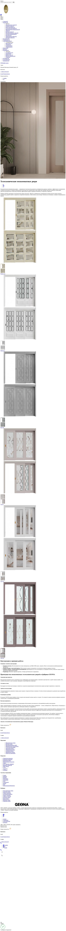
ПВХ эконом (6, 766)
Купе (4, 781)
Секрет (4, 775)
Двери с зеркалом (7, 793)
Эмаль (4, 763)
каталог (4, 819)
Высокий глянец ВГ (7, 765)
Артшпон (5, 770)
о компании (5, 820)
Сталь (4, 767)
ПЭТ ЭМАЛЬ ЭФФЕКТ (8, 764)
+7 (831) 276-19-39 (5, 71)
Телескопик (5, 779)
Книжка (5, 777)
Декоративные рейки (10, 749)
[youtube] (3, 814)
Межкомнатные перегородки (12, 746)
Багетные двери (6, 797)
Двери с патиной (7, 795)
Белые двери (6, 798)
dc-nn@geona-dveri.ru (5, 73)
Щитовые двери (6, 799)
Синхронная (6, 782)
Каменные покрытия (7, 759)
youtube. (5, 78)
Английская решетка (7, 794)
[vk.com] (3, 815)
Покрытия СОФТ (7, 760)
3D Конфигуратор (4, 63)
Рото (4, 784)
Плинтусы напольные (10, 753)
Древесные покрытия (8, 758)
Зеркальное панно (10, 748)
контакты (5, 822)
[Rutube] (3, 816)
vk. (3, 79)
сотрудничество (6, 821)
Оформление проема (10, 752)
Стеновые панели (9, 751)
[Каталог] (1, 14)
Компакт (5, 776)
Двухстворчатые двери (8, 790)
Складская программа (10, 747)
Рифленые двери (6, 801)
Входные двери (9, 744)
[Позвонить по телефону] (1, 843)
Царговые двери (6, 791)
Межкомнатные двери (10, 742)
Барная (4, 783)
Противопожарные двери (11, 745)
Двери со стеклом (7, 796)
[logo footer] (15, 805)
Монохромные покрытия (8, 761)
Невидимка (5, 778)
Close (2, 923)
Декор (5, 769)
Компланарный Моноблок (9, 785)
